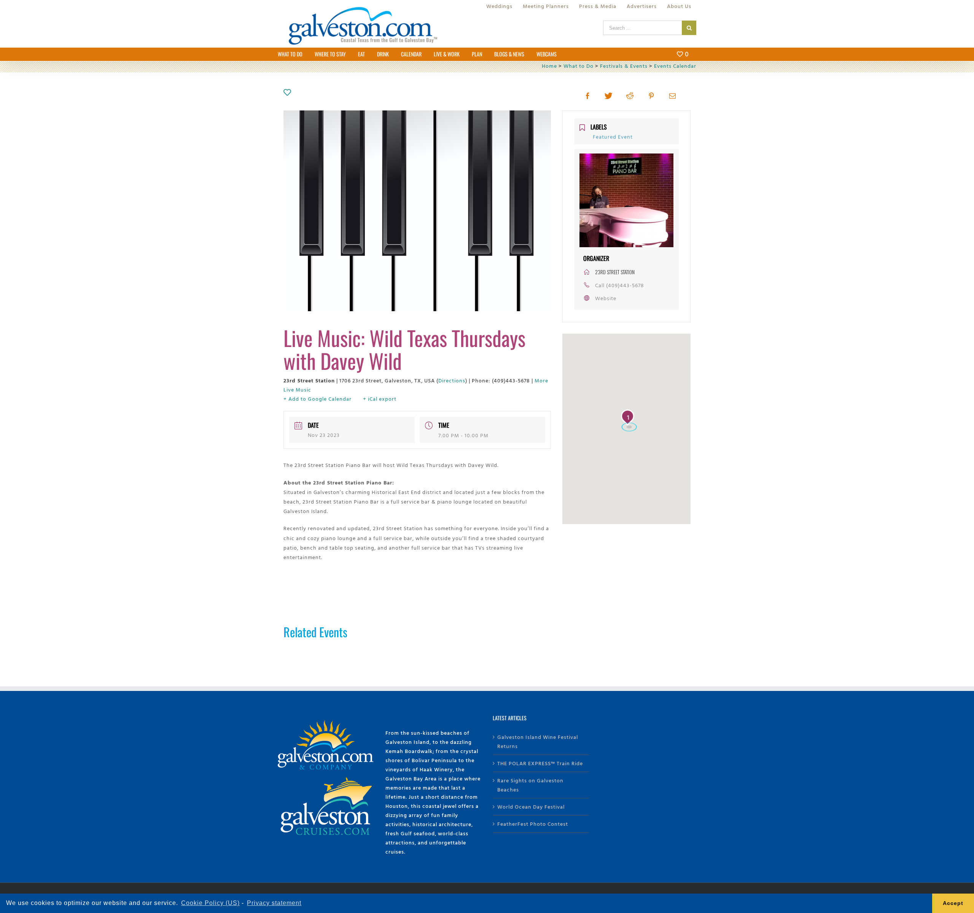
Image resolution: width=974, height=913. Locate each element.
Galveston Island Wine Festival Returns (537, 741)
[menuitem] (499, 6)
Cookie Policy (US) (210, 903)
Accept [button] (953, 903)
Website (605, 298)
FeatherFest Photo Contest (532, 824)
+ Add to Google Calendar (317, 399)
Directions (451, 380)
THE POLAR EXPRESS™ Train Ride (540, 763)
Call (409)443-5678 (619, 285)
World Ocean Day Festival (531, 807)
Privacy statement (274, 903)
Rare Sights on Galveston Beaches (530, 784)
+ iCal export (379, 399)
